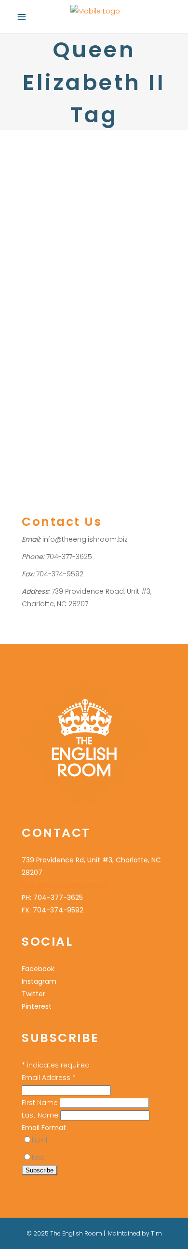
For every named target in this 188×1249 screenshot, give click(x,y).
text (38, 1157)
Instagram (39, 981)
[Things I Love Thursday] (94, 221)
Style (62, 380)
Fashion (34, 355)
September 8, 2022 (50, 316)
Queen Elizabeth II (102, 367)
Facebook (38, 969)
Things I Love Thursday (91, 336)
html (39, 1140)
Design (33, 367)
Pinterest (37, 1006)
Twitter (33, 994)
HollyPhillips (116, 355)
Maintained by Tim (135, 1233)
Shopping (64, 355)
